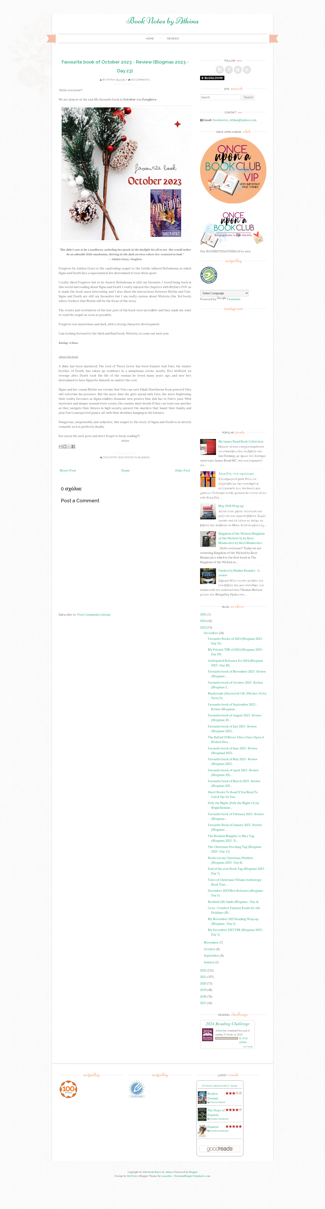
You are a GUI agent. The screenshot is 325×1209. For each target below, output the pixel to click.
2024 (203, 621)
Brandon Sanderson (219, 1118)
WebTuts (132, 1176)
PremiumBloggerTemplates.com (192, 1176)
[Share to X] (69, 446)
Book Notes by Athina (162, 20)
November (211, 942)
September (211, 955)
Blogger (193, 1172)
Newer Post (68, 470)
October (209, 949)
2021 (203, 977)
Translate (234, 299)
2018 (203, 996)
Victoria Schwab (217, 1102)
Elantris (213, 1127)
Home (150, 38)
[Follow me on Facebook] (229, 70)
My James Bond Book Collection (240, 441)
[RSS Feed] (247, 70)
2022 (203, 970)
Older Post (182, 470)
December (211, 633)
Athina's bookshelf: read (219, 1085)
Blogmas (144, 457)
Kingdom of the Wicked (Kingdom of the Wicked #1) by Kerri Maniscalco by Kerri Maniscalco (241, 538)
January (209, 962)
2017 (203, 1003)
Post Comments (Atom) (94, 614)
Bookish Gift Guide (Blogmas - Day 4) (233, 901)
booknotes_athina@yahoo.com (234, 120)
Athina (110, 79)
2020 (203, 983)
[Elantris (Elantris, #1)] (202, 1136)
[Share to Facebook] (73, 446)
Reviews (173, 38)
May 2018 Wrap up (231, 506)
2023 (203, 627)
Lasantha (166, 1176)
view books (248, 1046)
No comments (140, 79)
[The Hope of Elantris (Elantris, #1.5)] (202, 1120)
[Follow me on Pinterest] (238, 70)
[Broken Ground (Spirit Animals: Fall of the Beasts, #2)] (202, 1103)
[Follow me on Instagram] (220, 70)
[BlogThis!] (65, 446)
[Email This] (60, 446)
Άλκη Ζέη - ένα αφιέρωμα (236, 473)
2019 (203, 990)
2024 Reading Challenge (228, 1023)
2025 (203, 614)
